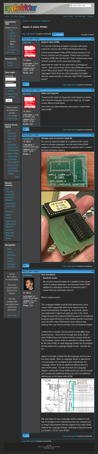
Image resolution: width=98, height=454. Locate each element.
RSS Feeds (11, 255)
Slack (12, 47)
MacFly (27, 42)
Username (9, 76)
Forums (14, 16)
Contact (90, 16)
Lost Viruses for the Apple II (10, 206)
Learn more (9, 52)
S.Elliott (27, 275)
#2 (92, 90)
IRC (11, 30)
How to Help (12, 315)
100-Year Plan (80, 16)
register (33, 34)
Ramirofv (28, 139)
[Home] (21, 12)
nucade (8, 218)
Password (9, 82)
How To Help (68, 16)
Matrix (12, 33)
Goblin (8, 215)
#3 (92, 135)
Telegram (13, 50)
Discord (13, 36)
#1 (92, 39)
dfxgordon (9, 200)
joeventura (10, 227)
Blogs (9, 249)
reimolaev (9, 212)
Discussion (35, 21)
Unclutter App (12, 118)
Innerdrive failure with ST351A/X (10, 232)
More (17, 177)
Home (7, 16)
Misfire (12, 39)
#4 (92, 272)
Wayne (8, 238)
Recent (21, 16)
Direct (10, 116)
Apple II (45, 21)
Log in (24, 34)
